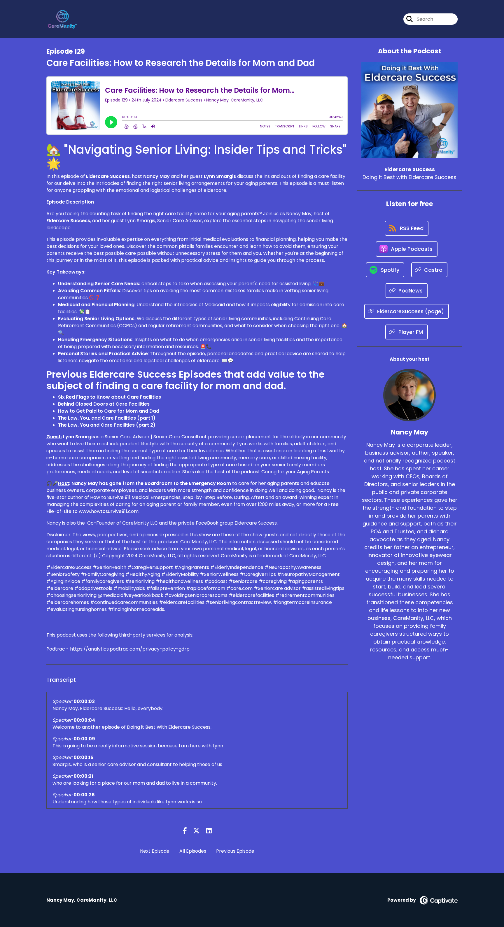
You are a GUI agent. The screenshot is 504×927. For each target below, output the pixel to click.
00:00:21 (83, 776)
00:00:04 (84, 720)
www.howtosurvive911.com (109, 511)
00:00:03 (84, 701)
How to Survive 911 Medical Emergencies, (135, 497)
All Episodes (192, 851)
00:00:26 (84, 794)
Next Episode (154, 851)
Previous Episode (235, 851)
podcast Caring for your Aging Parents (285, 471)
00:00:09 (84, 738)
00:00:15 (83, 757)
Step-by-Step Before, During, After (223, 497)
